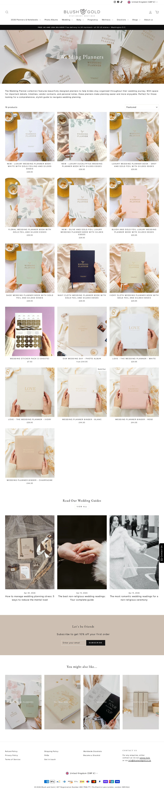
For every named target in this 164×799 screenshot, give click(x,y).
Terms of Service (12, 759)
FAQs (46, 755)
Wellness (106, 20)
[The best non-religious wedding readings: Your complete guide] (82, 552)
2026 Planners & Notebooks (25, 20)
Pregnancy (93, 20)
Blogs (135, 20)
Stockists (122, 20)
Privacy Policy (11, 755)
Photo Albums (51, 20)
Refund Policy (11, 751)
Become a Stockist (91, 755)
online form (145, 758)
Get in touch (50, 759)
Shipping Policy (51, 751)
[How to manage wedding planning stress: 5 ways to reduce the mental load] (29, 552)
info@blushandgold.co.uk (139, 760)
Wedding (66, 20)
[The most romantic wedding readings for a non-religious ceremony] (134, 552)
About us (148, 20)
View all (82, 507)
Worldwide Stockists (92, 751)
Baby (79, 20)
